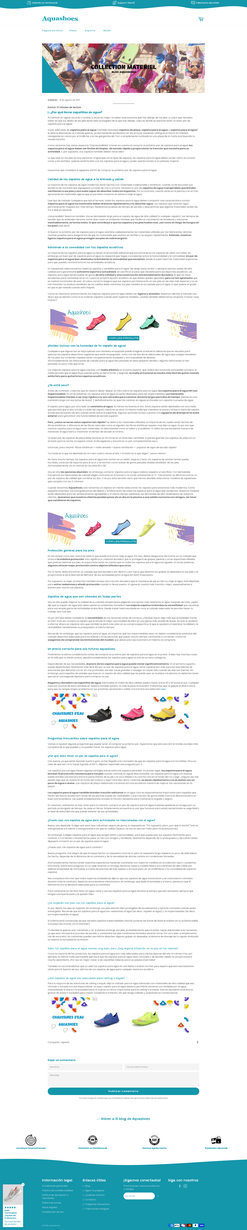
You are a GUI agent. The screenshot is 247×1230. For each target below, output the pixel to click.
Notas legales (49, 1207)
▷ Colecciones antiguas (96, 1208)
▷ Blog (86, 1186)
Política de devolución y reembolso (55, 1196)
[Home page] (123, 325)
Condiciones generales (55, 1186)
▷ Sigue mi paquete (93, 1190)
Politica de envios (51, 1202)
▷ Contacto (89, 1199)
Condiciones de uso (53, 1212)
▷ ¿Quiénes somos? (94, 1195)
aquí (163, 689)
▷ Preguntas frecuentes (96, 1204)
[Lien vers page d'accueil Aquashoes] (121, 546)
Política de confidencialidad (57, 1190)
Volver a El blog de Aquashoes (125, 1119)
